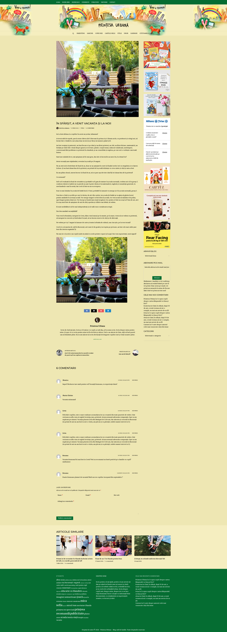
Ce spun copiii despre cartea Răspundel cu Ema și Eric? (156, 301)
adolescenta (68, 580)
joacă (80, 597)
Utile (119, 33)
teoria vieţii (72, 617)
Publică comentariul (64, 518)
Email (88, 495)
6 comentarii (90, 128)
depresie (58, 591)
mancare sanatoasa (73, 601)
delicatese (84, 588)
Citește (164, 133)
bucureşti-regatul (72, 583)
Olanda (88, 605)
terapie (80, 617)
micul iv (64, 605)
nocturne (81, 605)
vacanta (59, 620)
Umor (126, 33)
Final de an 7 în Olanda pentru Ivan (108, 559)
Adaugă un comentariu (66, 501)
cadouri (82, 583)
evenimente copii (70, 594)
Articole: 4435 (97, 339)
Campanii (133, 33)
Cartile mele (110, 33)
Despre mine (66, 2)
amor (89, 580)
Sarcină (90, 33)
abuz (58, 580)
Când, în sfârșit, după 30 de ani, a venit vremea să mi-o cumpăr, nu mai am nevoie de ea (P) (157, 308)
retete (58, 617)
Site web (116, 495)
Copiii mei (99, 33)
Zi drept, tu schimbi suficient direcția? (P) (149, 559)
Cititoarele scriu (146, 33)
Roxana (65, 473)
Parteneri (104, 2)
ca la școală (87, 583)
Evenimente (85, 2)
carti (62, 585)
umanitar (86, 617)
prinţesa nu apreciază (65, 610)
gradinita (83, 594)
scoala (64, 617)
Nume (60, 495)
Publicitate (95, 2)
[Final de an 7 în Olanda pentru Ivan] (113, 545)
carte (58, 585)
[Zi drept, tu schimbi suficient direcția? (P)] (152, 545)
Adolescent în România (79, 580)
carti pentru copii (81, 585)
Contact (112, 2)
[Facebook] (87, 310)
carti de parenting (69, 585)
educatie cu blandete (71, 591)
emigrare (63, 594)
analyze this (60, 583)
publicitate (77, 613)
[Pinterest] (101, 310)
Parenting (81, 33)
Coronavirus (74, 588)
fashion (77, 594)
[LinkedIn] (108, 310)
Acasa (58, 2)
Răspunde (135, 380)
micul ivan (72, 605)
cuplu (79, 588)
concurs (59, 588)
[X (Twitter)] (94, 310)
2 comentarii (109, 561)
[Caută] (73, 33)
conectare (66, 588)
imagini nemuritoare (66, 597)
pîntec (87, 614)
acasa (63, 580)
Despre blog (76, 2)
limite (64, 601)
